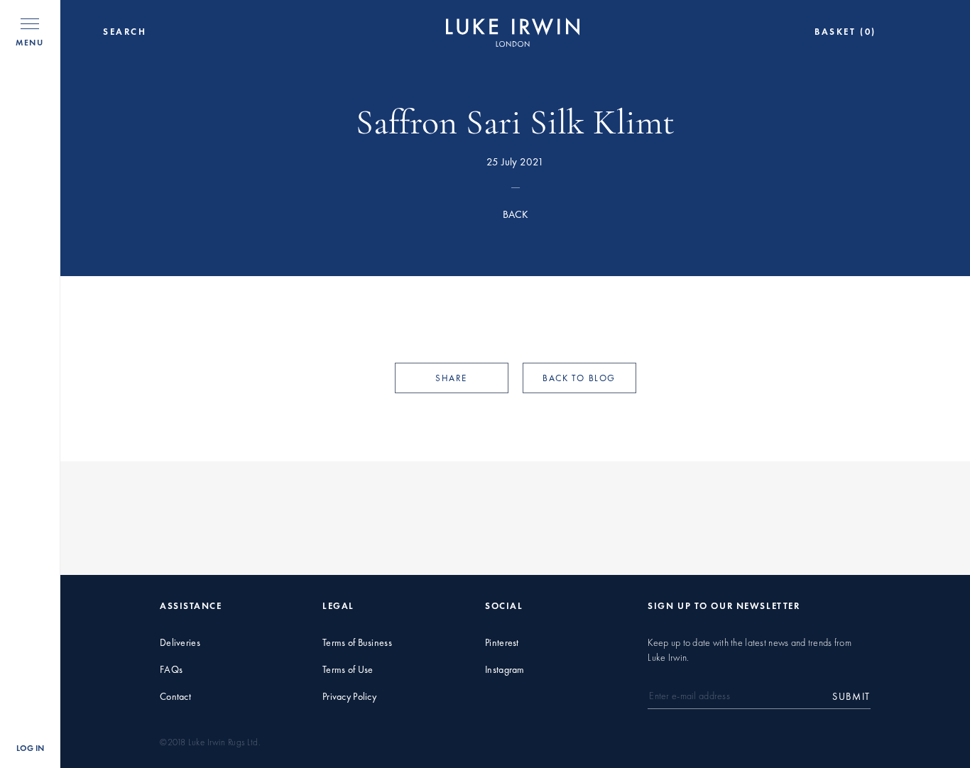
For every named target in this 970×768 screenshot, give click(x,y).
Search (125, 32)
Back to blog (579, 378)
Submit (851, 697)
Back (515, 214)
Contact (175, 697)
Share (451, 378)
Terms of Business (357, 643)
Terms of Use (347, 670)
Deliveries (180, 643)
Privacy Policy (349, 697)
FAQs (171, 670)
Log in (30, 748)
